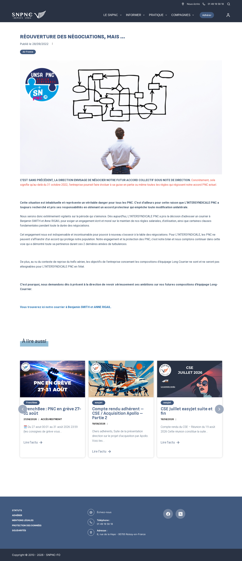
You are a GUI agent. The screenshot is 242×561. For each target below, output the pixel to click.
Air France (28, 51)
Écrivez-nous (104, 512)
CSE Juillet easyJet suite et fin (187, 411)
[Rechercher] (228, 4)
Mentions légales (22, 520)
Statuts (17, 510)
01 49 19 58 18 (105, 523)
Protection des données (26, 525)
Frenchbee (31, 402)
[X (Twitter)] (180, 514)
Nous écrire (193, 3)
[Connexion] (228, 15)
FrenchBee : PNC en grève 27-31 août (52, 411)
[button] (22, 409)
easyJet (99, 402)
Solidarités (19, 530)
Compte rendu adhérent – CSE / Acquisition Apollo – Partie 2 (118, 413)
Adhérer (206, 15)
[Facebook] (168, 514)
